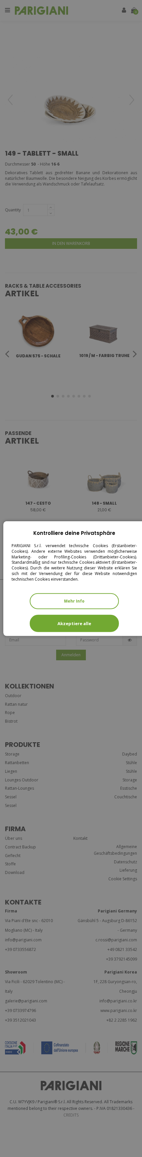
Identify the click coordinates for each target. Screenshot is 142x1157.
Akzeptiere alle (74, 623)
